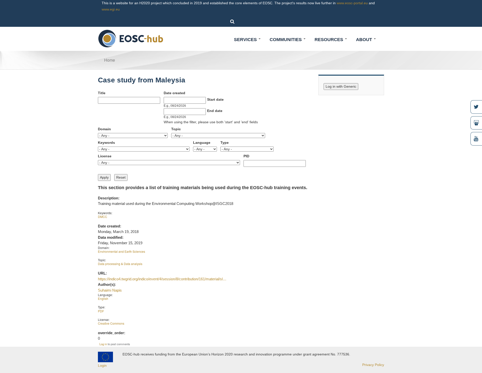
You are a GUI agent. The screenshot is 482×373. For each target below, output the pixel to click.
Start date (215, 99)
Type (224, 143)
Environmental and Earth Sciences (121, 251)
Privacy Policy (373, 365)
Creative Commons (111, 323)
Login (102, 365)
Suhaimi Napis (110, 290)
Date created (174, 93)
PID (246, 156)
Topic (176, 129)
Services (246, 39)
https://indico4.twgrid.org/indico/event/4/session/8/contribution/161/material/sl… (162, 279)
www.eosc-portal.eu (352, 3)
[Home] (131, 38)
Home (109, 60)
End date (214, 111)
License (104, 156)
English (103, 298)
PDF (101, 311)
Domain (104, 129)
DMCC (102, 216)
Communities (286, 39)
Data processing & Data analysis (120, 264)
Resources (329, 39)
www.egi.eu (111, 9)
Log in (103, 344)
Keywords (106, 143)
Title (101, 93)
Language (201, 143)
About (364, 39)
